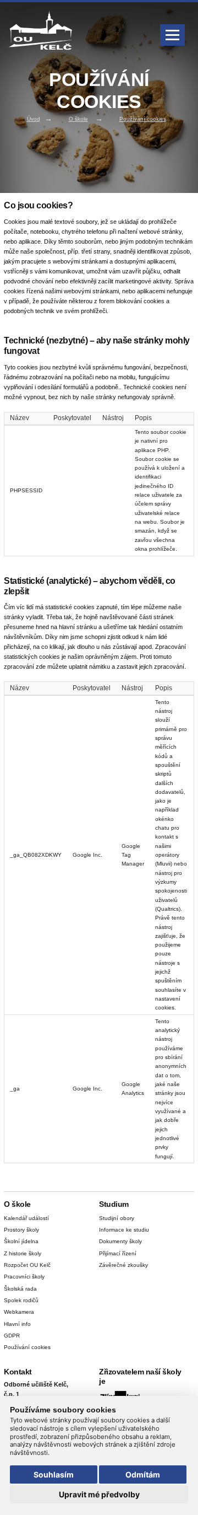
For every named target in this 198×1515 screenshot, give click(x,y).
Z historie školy (22, 1253)
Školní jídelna (21, 1241)
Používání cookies (142, 119)
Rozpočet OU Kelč (27, 1265)
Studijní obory (116, 1218)
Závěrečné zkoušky (123, 1265)
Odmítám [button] (142, 1474)
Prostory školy (21, 1230)
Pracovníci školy (24, 1277)
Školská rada (20, 1289)
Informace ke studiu (124, 1230)
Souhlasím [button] (54, 1474)
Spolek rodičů (21, 1300)
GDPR (12, 1336)
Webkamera (19, 1312)
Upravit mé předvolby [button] (99, 1494)
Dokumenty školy (120, 1241)
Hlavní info (17, 1324)
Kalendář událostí (26, 1218)
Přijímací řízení (117, 1253)
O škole (78, 119)
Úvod (33, 119)
